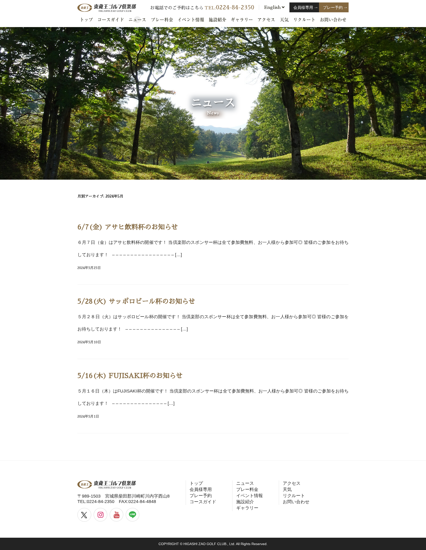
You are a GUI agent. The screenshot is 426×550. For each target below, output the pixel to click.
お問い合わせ (333, 19)
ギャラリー (242, 19)
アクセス (266, 19)
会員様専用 (201, 489)
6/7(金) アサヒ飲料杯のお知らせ (127, 227)
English (273, 7)
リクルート (304, 19)
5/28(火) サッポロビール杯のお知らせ (136, 301)
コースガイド (110, 19)
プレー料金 (162, 19)
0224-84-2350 (100, 501)
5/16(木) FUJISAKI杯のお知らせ (130, 375)
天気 (284, 19)
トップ (86, 19)
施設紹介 (217, 19)
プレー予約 (201, 495)
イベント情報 (191, 19)
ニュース (137, 19)
